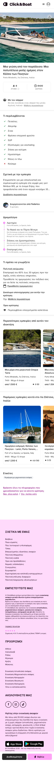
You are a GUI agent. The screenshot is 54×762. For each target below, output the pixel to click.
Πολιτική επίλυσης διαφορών (18, 577)
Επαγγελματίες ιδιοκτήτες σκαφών (20, 552)
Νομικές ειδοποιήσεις (14, 564)
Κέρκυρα (9, 658)
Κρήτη (8, 661)
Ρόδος (8, 655)
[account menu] (48, 4)
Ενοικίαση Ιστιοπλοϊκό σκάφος (18, 671)
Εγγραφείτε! (10, 570)
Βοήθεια (8, 539)
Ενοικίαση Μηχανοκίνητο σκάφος (19, 674)
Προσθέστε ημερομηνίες (20, 286)
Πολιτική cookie (12, 558)
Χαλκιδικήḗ (10, 652)
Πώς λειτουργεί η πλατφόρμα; (18, 545)
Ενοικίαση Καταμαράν (14, 677)
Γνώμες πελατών (12, 627)
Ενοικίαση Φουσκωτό (14, 680)
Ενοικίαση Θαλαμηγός (15, 684)
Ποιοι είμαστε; (11, 542)
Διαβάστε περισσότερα (15, 194)
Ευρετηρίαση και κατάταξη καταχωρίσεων (23, 573)
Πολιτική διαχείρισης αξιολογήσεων (21, 580)
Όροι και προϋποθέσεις (15, 561)
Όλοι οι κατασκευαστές (15, 687)
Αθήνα (8, 649)
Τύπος (7, 548)
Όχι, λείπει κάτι (29, 494)
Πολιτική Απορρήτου (14, 555)
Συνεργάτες (10, 567)
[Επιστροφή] (4, 17)
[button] (27, 61)
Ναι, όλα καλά (10, 494)
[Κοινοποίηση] (49, 17)
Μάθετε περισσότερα (19, 299)
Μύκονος (9, 664)
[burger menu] (43, 4)
